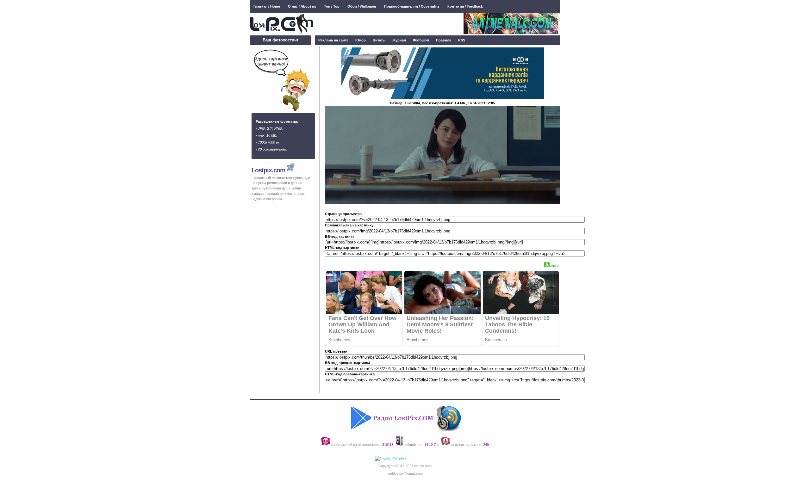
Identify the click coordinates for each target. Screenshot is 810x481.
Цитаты (379, 40)
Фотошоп (421, 40)
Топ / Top (332, 6)
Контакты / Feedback (465, 6)
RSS (461, 40)
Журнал (399, 40)
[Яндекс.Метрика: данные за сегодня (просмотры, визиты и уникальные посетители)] (390, 458)
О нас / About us (302, 6)
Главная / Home (266, 6)
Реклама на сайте (333, 40)
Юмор (360, 40)
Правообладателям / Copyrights (411, 6)
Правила (443, 40)
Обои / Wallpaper (361, 6)
